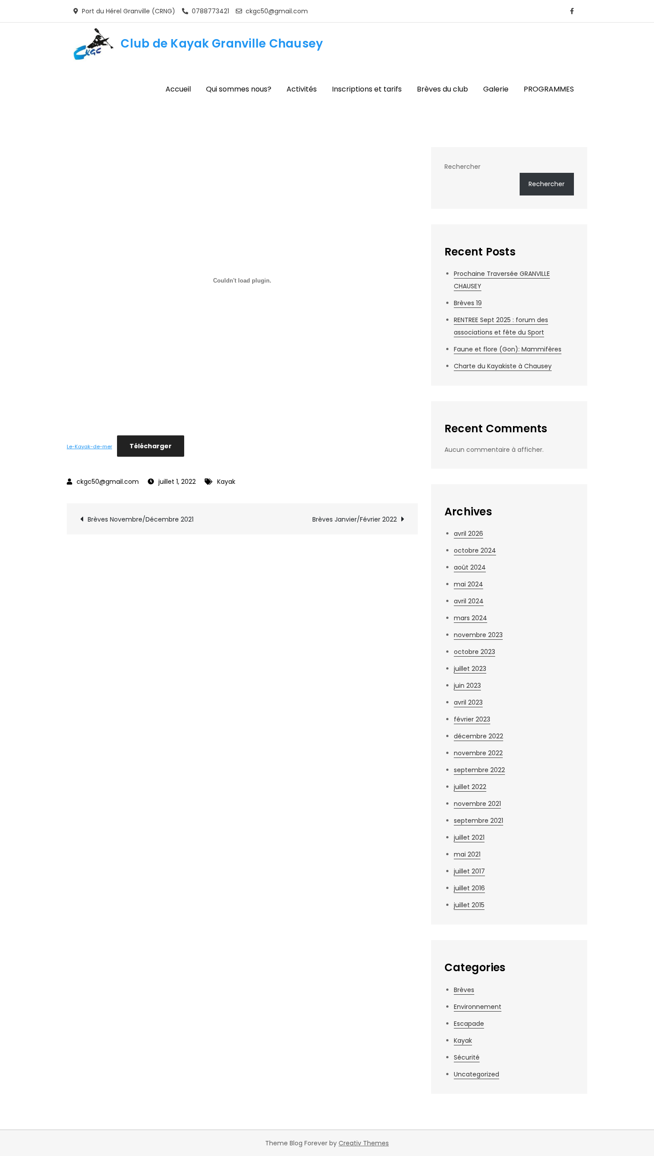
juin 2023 (467, 685)
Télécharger (150, 446)
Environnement (477, 1006)
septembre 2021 (478, 820)
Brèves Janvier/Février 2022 (354, 519)
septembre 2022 (479, 769)
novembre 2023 (478, 634)
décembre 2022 (478, 736)
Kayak (226, 481)
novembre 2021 (477, 803)
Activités (302, 89)
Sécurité (467, 1057)
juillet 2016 (469, 888)
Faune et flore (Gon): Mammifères (507, 349)
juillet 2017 (469, 871)
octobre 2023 (474, 651)
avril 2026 (468, 533)
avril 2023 (468, 702)
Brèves (464, 989)
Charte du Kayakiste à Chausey (503, 366)
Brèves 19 (468, 303)
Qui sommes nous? (238, 89)
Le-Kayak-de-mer (89, 446)
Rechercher (462, 166)
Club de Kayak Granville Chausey (222, 44)
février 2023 (472, 719)
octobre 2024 (475, 550)
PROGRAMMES (549, 89)
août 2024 (470, 567)
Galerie (496, 89)
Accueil (178, 89)
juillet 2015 (469, 905)
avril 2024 (469, 601)
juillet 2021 (469, 837)
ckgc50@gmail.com (108, 481)
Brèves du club (442, 89)
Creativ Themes (364, 1143)
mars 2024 (470, 618)
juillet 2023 (470, 668)
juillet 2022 (470, 786)
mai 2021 (467, 854)
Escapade (469, 1023)
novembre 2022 (478, 753)
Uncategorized (476, 1074)
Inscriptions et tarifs (367, 89)
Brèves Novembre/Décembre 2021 (141, 519)
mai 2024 (468, 584)
